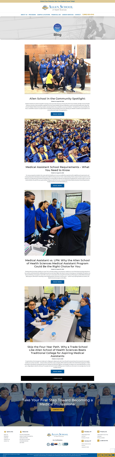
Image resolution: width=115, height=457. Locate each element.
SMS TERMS (22, 442)
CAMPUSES (6, 437)
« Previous (57, 378)
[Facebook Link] (99, 455)
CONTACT (78, 14)
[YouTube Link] (113, 455)
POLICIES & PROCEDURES (25, 434)
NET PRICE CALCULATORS (25, 439)
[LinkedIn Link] (109, 455)
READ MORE (57, 114)
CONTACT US (57, 409)
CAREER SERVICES (68, 14)
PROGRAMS (32, 14)
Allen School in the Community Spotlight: (58, 98)
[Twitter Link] (102, 455)
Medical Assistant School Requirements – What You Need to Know (57, 168)
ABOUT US (24, 14)
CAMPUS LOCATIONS (43, 14)
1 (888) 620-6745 (88, 14)
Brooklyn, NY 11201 (85, 437)
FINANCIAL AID (56, 14)
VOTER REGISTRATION (24, 441)
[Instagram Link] (106, 455)
